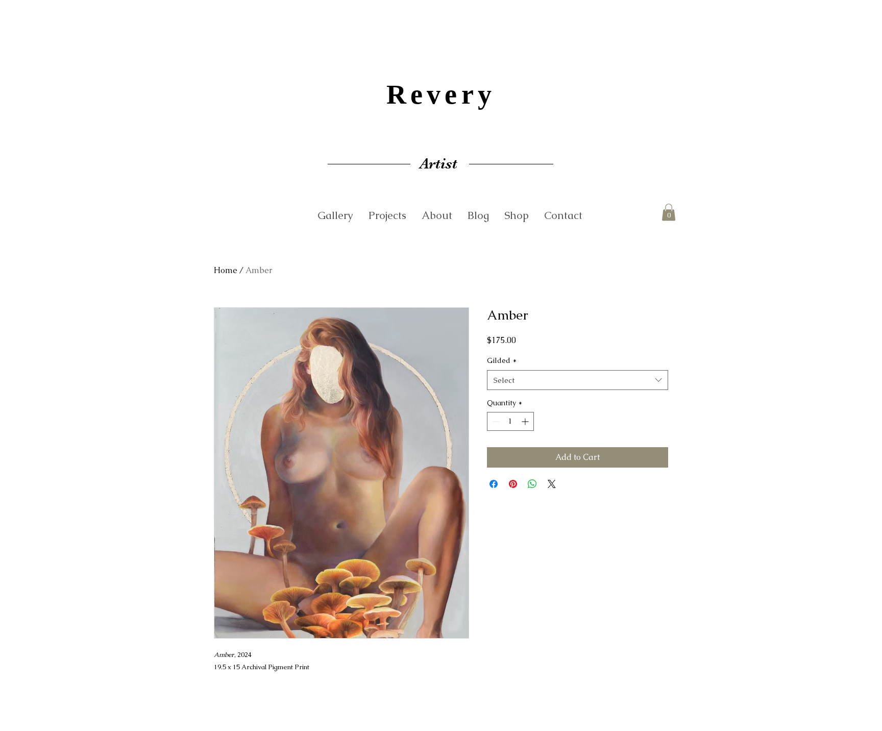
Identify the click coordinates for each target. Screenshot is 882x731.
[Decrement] (494, 421)
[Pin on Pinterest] (513, 484)
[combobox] (577, 380)
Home (225, 270)
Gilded (502, 360)
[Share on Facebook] (493, 484)
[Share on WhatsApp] (532, 484)
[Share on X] (552, 484)
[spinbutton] (510, 421)
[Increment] (526, 421)
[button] (669, 212)
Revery (441, 94)
